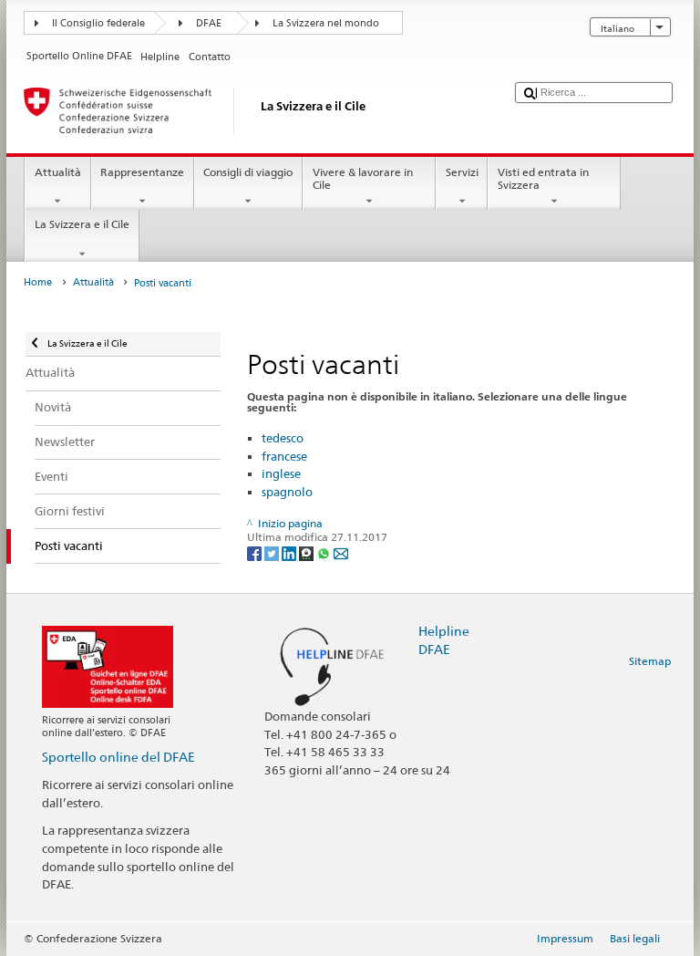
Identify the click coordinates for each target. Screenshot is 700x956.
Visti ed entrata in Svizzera (543, 178)
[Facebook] (255, 552)
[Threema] (307, 552)
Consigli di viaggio (248, 172)
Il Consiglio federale (98, 23)
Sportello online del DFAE (118, 756)
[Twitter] (273, 552)
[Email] (341, 552)
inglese (281, 473)
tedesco (283, 438)
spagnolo (287, 491)
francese (284, 456)
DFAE (208, 23)
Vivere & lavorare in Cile (363, 178)
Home (38, 282)
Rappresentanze (142, 172)
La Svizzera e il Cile (82, 224)
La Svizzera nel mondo (326, 23)
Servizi (462, 172)
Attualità (58, 172)
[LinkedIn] (290, 552)
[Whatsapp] (325, 552)
